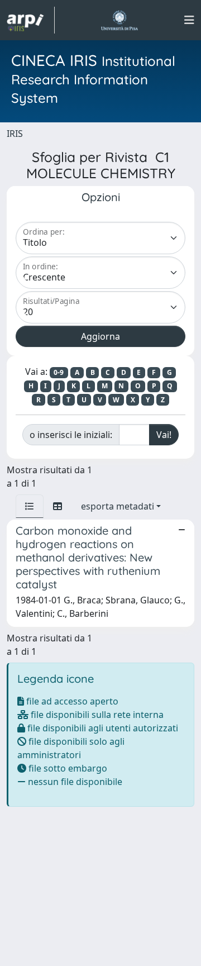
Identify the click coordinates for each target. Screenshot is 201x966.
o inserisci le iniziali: (71, 435)
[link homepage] (31, 20)
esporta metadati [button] (117, 506)
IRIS (15, 133)
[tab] (30, 506)
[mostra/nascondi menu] (189, 20)
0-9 (59, 372)
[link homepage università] (119, 20)
